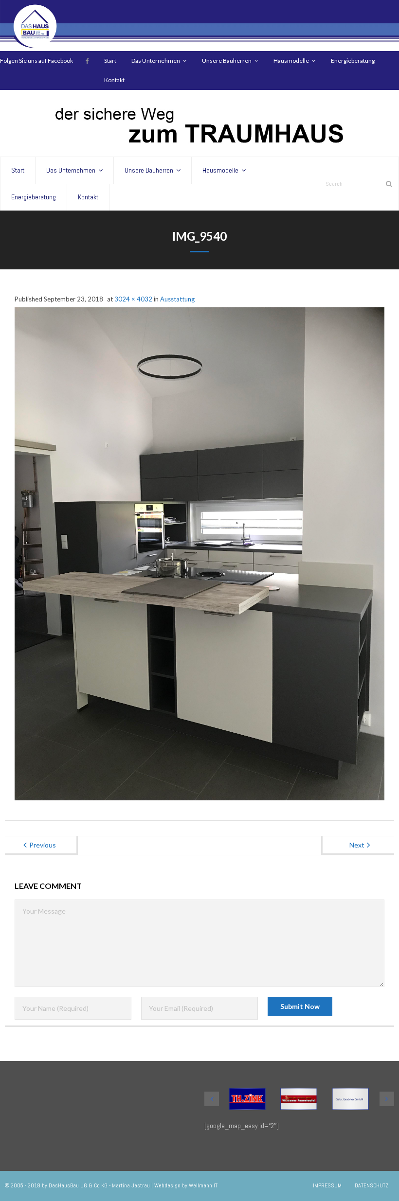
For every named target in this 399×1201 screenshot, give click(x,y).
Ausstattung (177, 299)
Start (110, 60)
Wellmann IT (203, 1185)
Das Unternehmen (155, 60)
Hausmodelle (291, 60)
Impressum (327, 1185)
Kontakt (114, 80)
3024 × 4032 (133, 299)
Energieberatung (353, 60)
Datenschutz (371, 1185)
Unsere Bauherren (227, 60)
